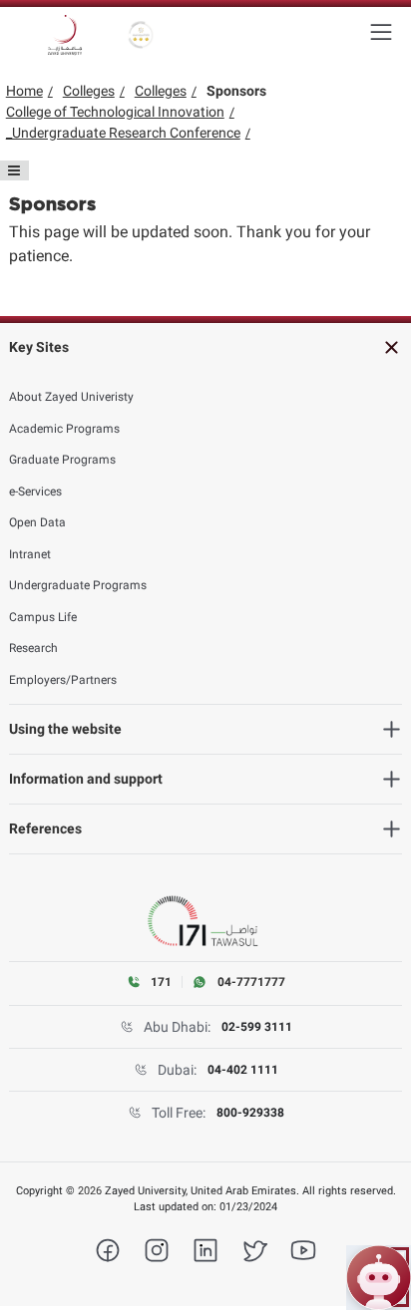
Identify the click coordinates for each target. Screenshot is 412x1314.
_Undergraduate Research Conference (123, 133)
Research (33, 648)
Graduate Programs (62, 460)
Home (24, 91)
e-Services (35, 491)
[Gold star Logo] (141, 35)
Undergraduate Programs (78, 585)
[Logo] (65, 35)
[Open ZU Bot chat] (378, 1277)
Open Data (37, 522)
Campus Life (43, 617)
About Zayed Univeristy (71, 397)
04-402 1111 (242, 1070)
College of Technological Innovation (115, 112)
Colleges (89, 91)
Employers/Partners (63, 680)
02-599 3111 (256, 1027)
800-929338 (250, 1113)
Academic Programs (64, 429)
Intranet (30, 554)
